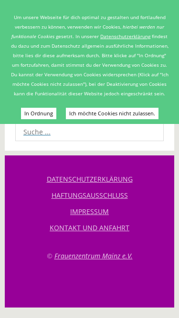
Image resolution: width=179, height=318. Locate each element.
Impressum (89, 211)
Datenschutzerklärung (125, 36)
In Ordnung (38, 113)
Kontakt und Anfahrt (89, 227)
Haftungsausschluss (90, 195)
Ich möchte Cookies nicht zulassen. (112, 113)
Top (90, 283)
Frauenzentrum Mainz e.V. (93, 255)
